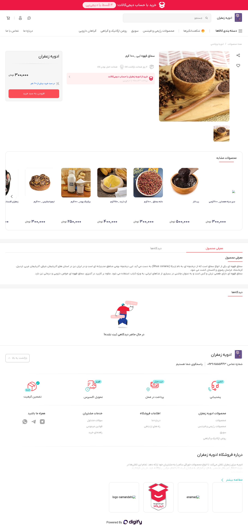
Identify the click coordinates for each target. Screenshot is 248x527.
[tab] (214, 249)
